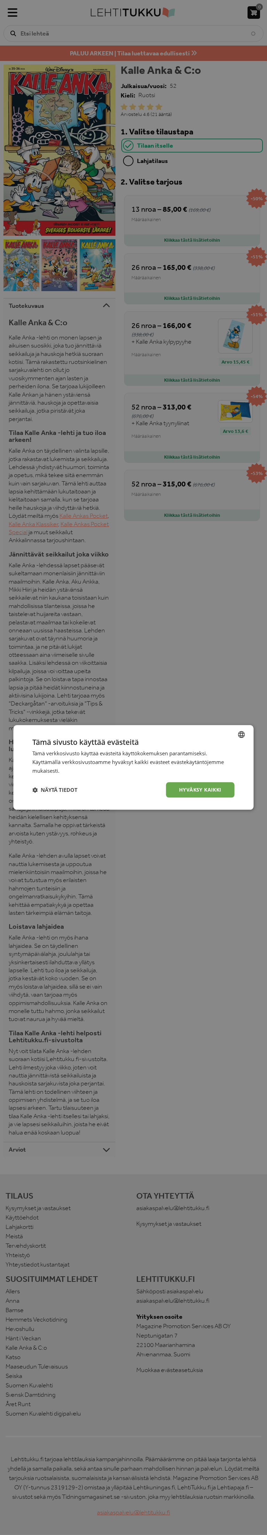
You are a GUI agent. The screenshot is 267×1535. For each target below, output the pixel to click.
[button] (55, 790)
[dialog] (133, 767)
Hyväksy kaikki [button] (200, 789)
